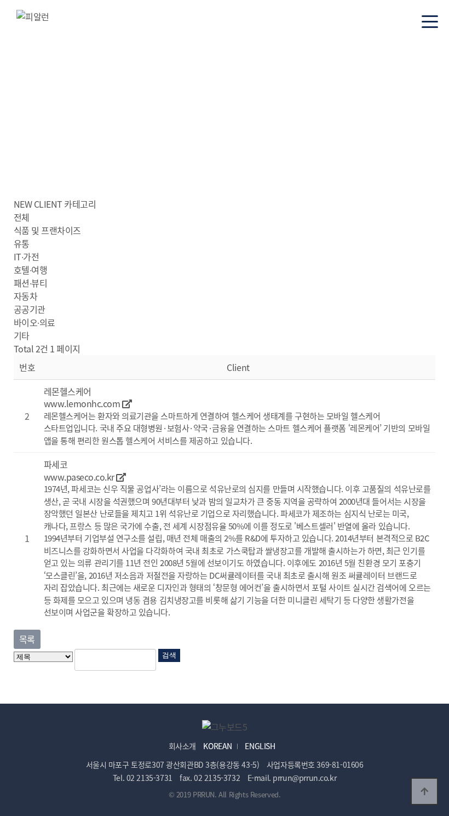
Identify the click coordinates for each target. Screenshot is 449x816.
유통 (22, 243)
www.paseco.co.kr (80, 476)
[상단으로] (424, 791)
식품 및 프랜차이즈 (47, 230)
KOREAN (217, 745)
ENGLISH (260, 745)
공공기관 (29, 309)
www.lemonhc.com (83, 403)
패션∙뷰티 (31, 282)
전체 (22, 217)
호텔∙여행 (31, 269)
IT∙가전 (26, 256)
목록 (27, 639)
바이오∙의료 (34, 322)
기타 (22, 335)
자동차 (26, 296)
